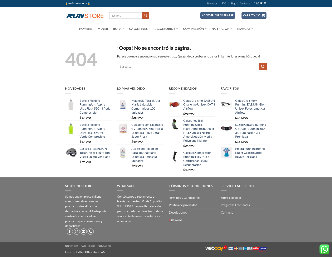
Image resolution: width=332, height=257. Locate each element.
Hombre (86, 28)
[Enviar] (145, 15)
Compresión (193, 28)
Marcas (244, 28)
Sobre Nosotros (231, 197)
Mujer (103, 28)
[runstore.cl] (84, 15)
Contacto (245, 3)
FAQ (224, 3)
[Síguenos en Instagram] (257, 3)
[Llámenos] (90, 231)
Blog (233, 3)
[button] (217, 15)
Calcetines (138, 28)
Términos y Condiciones (184, 197)
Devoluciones (178, 212)
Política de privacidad (183, 205)
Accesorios (165, 28)
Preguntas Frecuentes (235, 205)
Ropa (117, 28)
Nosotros (212, 3)
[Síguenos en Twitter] (261, 3)
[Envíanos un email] (265, 3)
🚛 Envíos (175, 220)
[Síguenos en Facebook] (254, 3)
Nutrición (221, 28)
